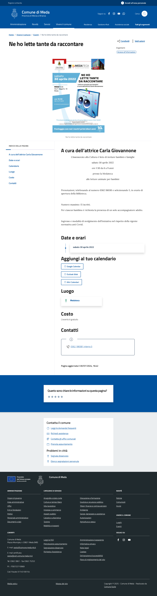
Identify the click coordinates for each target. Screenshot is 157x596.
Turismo (47, 521)
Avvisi (118, 505)
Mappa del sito (62, 583)
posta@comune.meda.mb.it (25, 547)
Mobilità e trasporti (51, 525)
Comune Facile (110, 586)
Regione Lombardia (15, 3)
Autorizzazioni (85, 517)
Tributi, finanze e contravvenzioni (93, 505)
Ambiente (84, 509)
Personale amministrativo (17, 517)
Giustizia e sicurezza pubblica (91, 502)
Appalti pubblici (50, 513)
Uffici (9, 505)
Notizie (119, 498)
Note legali (84, 547)
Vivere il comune (24, 34)
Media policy (12, 583)
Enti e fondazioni (14, 509)
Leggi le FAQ (49, 539)
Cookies (83, 551)
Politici (10, 513)
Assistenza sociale (122, 24)
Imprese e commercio (52, 509)
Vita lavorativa (49, 505)
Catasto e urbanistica (52, 517)
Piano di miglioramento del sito (92, 559)
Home (11, 34)
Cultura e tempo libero (53, 502)
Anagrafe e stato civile (53, 498)
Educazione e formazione (90, 498)
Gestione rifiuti (103, 24)
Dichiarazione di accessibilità (91, 555)
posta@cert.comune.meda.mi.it (20, 555)
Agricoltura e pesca (87, 521)
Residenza (88, 24)
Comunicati (120, 502)
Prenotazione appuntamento (55, 543)
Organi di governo (14, 498)
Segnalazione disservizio (53, 547)
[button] (133, 3)
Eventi (36, 34)
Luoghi (119, 522)
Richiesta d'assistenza (53, 551)
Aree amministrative (15, 502)
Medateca (74, 300)
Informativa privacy (88, 543)
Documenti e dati (14, 521)
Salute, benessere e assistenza (92, 513)
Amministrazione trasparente (92, 539)
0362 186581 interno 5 (81, 346)
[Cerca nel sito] (144, 14)
